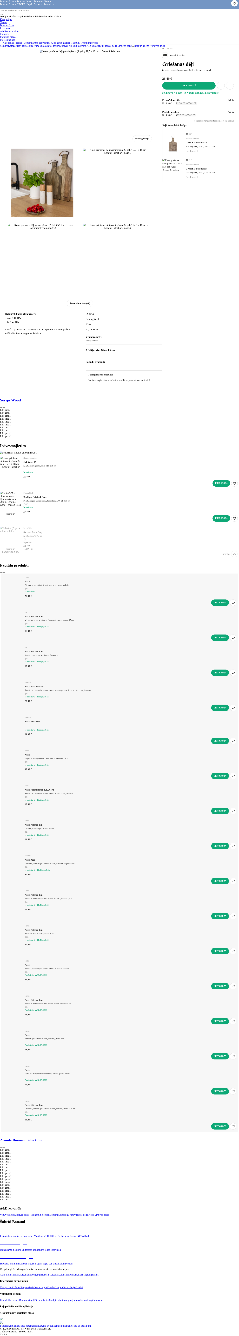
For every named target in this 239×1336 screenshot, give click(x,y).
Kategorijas (14, 45)
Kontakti (4, 1300)
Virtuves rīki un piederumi (73, 45)
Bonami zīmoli (26, 1300)
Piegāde (24, 1287)
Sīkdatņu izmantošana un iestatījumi (73, 1325)
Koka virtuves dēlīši (98, 1214)
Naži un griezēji (94, 45)
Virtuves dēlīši (124, 45)
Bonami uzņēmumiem (91, 1300)
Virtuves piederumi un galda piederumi (40, 45)
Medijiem (54, 1300)
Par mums (14, 1300)
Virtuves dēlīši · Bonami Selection (32, 1214)
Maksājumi (57, 1287)
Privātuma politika (45, 1325)
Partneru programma (69, 1300)
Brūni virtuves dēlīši (78, 1214)
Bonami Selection (59, 1214)
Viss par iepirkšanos (10, 1287)
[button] (230, 86)
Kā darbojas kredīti (73, 1287)
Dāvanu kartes (41, 1300)
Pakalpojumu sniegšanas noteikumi (18, 1325)
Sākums (4, 45)
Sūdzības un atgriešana (40, 1287)
